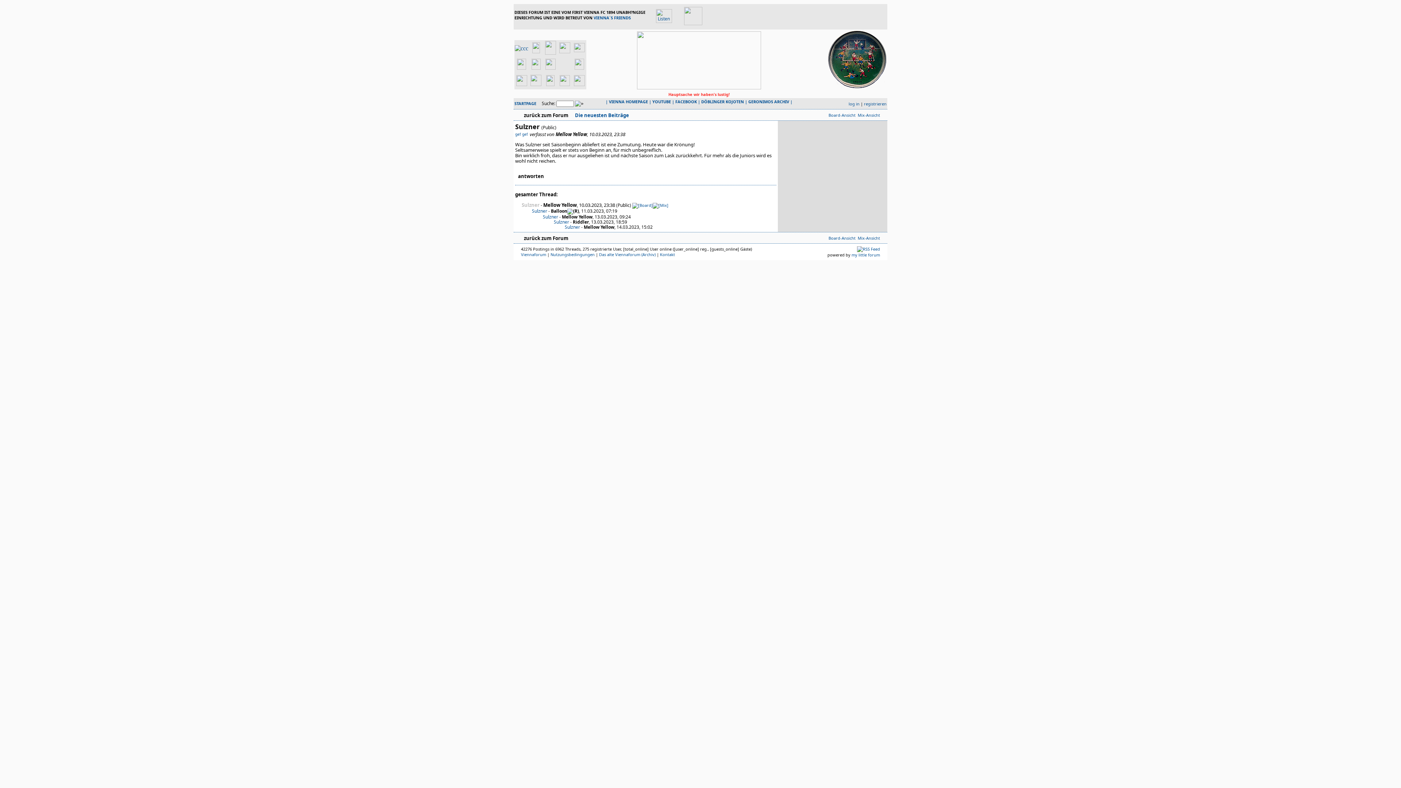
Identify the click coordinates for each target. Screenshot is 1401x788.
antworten (531, 176)
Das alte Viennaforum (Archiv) (627, 254)
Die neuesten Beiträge (601, 115)
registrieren (875, 104)
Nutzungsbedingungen (573, 254)
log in (854, 104)
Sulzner (539, 211)
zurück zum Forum (546, 115)
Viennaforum (533, 254)
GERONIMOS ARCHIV (768, 101)
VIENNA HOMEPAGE (628, 101)
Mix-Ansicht (869, 115)
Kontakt (667, 254)
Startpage (525, 103)
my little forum (866, 255)
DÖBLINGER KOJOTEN (722, 101)
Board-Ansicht (842, 115)
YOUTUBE (661, 101)
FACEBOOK (686, 101)
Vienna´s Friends (612, 17)
